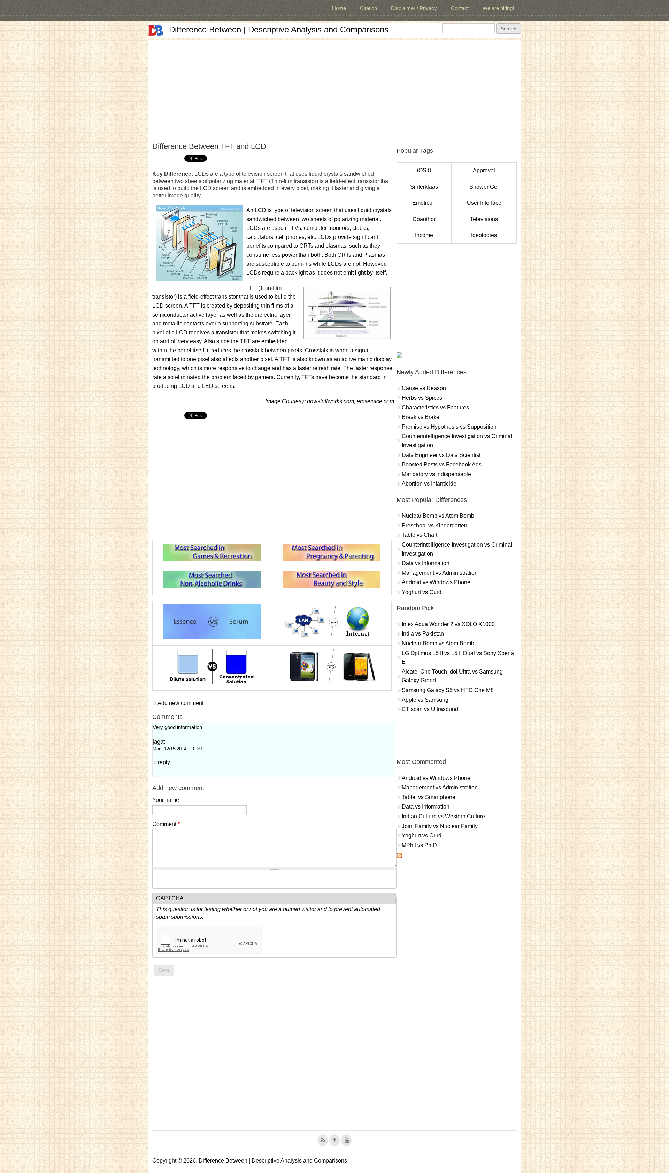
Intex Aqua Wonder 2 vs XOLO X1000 (448, 624)
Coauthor (424, 219)
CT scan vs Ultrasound (430, 709)
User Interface (484, 203)
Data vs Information (425, 563)
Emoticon (424, 203)
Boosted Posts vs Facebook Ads (442, 464)
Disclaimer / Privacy (414, 8)
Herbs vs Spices (422, 398)
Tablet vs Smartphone (428, 797)
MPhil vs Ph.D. (420, 845)
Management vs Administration (440, 573)
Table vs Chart (419, 535)
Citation (368, 8)
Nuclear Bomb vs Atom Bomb (438, 516)
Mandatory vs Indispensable (436, 474)
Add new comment (180, 703)
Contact (460, 8)
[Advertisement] (334, 88)
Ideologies (484, 235)
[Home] (155, 30)
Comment (166, 824)
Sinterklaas (424, 187)
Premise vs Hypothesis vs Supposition (449, 427)
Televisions (484, 219)
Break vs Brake (420, 417)
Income (424, 235)
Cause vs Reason (424, 388)
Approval (484, 170)
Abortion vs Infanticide (429, 484)
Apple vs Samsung (425, 700)
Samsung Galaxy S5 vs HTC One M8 (448, 690)
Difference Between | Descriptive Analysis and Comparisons (279, 29)
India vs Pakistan (423, 634)
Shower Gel (484, 187)
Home (339, 8)
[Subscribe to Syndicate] (399, 856)
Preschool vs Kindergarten (434, 525)
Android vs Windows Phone (436, 582)
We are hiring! (498, 8)
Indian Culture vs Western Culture (443, 816)
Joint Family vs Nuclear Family (440, 826)
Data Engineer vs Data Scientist (441, 455)
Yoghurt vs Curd (421, 592)
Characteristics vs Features (435, 408)
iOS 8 (424, 170)
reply (164, 762)
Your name (165, 800)
